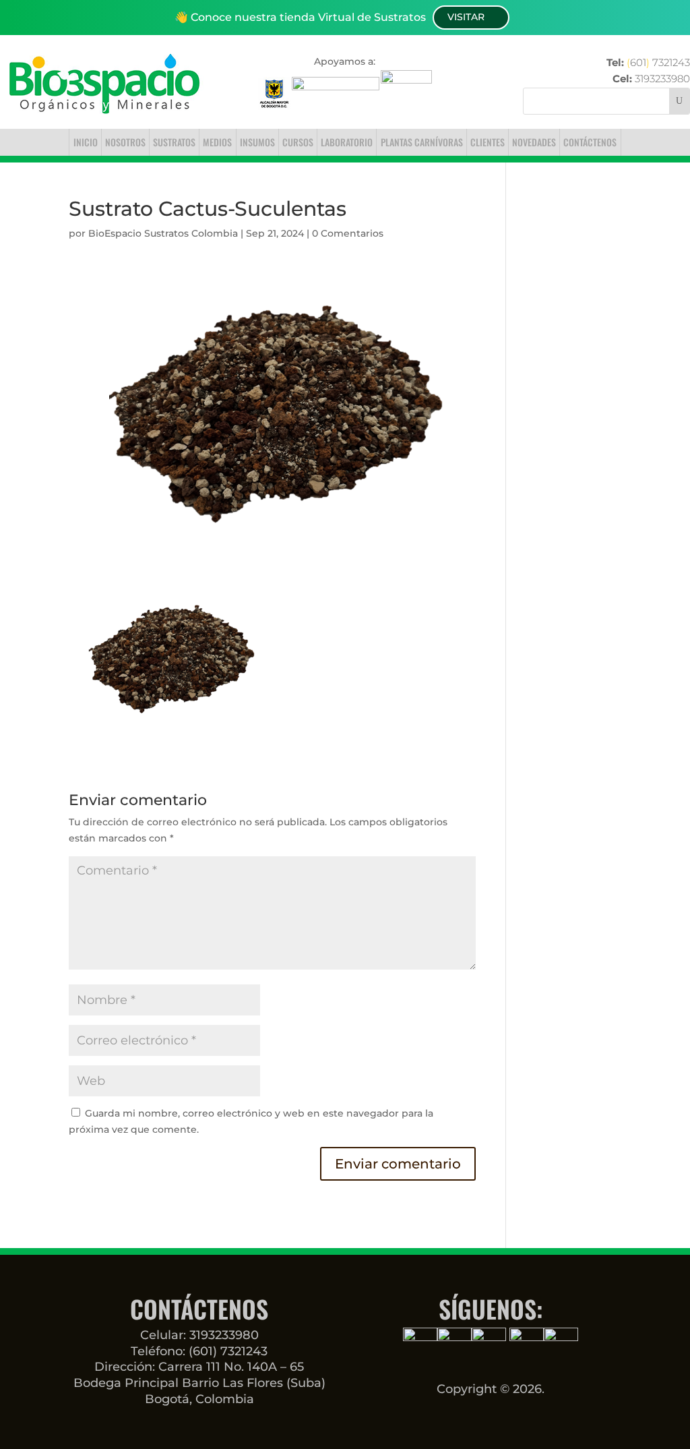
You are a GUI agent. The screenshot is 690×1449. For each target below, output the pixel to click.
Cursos (297, 142)
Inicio (85, 142)
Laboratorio (347, 142)
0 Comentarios (347, 233)
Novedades (534, 142)
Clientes (487, 142)
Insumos (257, 142)
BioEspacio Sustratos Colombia (163, 233)
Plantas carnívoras (422, 142)
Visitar (465, 17)
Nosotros (125, 142)
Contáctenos (590, 142)
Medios (217, 142)
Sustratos (174, 142)
